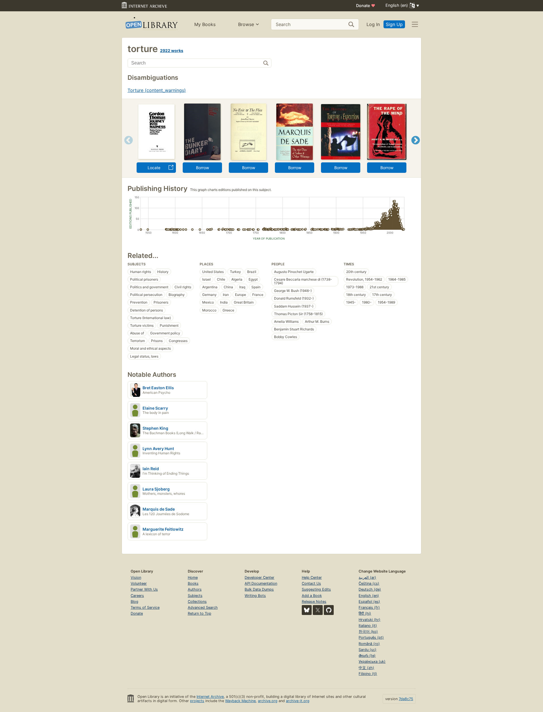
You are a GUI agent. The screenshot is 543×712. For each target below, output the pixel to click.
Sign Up (394, 24)
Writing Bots (255, 595)
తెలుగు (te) (367, 655)
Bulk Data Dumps (259, 589)
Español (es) (369, 601)
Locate (154, 167)
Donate (365, 5)
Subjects (195, 595)
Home (193, 577)
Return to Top (199, 613)
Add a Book (312, 595)
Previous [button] (126, 147)
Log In (373, 24)
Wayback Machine (240, 701)
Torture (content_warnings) (157, 90)
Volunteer (139, 583)
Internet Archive (210, 696)
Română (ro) (369, 644)
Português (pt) (371, 637)
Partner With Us (144, 589)
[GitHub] (329, 610)
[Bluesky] (307, 610)
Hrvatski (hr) (369, 620)
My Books (205, 24)
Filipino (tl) (368, 674)
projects (197, 701)
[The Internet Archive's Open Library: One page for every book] (151, 24)
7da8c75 (406, 699)
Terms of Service (145, 607)
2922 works (171, 50)
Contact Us (311, 583)
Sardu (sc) (367, 650)
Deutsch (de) (370, 589)
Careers (137, 595)
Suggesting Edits (316, 589)
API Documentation (261, 583)
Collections (197, 601)
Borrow (202, 167)
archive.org (267, 701)
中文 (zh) (366, 668)
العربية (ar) (367, 577)
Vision (136, 577)
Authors (195, 589)
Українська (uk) (372, 661)
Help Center (312, 577)
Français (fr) (369, 607)
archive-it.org (297, 701)
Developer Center (259, 577)
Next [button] (415, 147)
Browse (246, 24)
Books (193, 583)
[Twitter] (318, 610)
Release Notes (314, 601)
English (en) (369, 595)
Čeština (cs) (369, 583)
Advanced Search (203, 607)
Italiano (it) (368, 625)
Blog (134, 601)
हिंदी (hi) (365, 613)
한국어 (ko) (368, 631)
